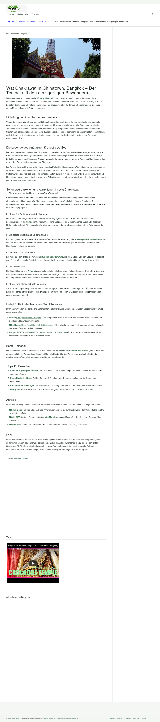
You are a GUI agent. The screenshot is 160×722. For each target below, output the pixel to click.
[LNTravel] (16, 8)
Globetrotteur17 (21, 458)
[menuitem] (11, 14)
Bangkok (30, 22)
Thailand (21, 22)
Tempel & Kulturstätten (45, 22)
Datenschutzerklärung (63, 718)
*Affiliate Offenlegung (49, 718)
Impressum (74, 718)
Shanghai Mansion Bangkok (28, 317)
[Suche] (152, 14)
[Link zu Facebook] (152, 718)
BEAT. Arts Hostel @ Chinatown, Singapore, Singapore (41, 332)
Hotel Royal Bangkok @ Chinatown (37, 325)
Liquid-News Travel (13, 718)
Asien (14, 22)
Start (8, 22)
